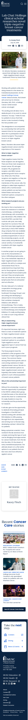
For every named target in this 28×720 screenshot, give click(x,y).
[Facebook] (4, 683)
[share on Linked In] (19, 46)
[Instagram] (9, 683)
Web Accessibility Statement (11, 715)
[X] (6, 683)
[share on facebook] (13, 46)
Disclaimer (6, 712)
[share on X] (16, 46)
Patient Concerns (8, 705)
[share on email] (22, 46)
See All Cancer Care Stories (14, 609)
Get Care (6, 697)
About (5, 690)
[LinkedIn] (12, 683)
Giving (5, 700)
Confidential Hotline (9, 695)
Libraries (6, 703)
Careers (6, 692)
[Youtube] (14, 683)
